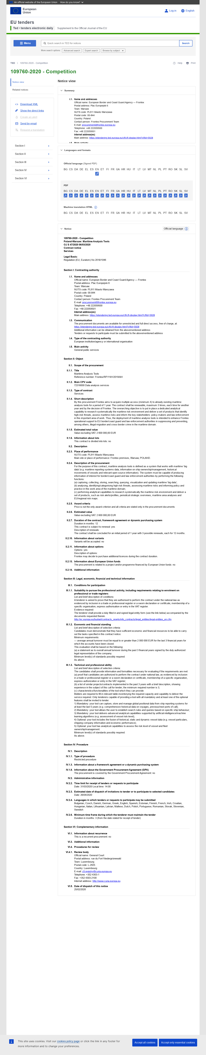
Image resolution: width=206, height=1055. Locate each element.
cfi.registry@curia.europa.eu (97, 871)
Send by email (28, 123)
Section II (20, 154)
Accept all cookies (145, 1042)
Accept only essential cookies (178, 1042)
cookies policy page (68, 1041)
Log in (172, 10)
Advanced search (72, 50)
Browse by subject (112, 50)
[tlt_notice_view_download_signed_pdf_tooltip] (97, 174)
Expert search (91, 50)
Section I (20, 145)
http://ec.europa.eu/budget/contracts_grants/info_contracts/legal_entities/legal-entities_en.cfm (123, 619)
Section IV (21, 170)
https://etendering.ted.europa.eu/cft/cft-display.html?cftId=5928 (121, 137)
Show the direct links (32, 110)
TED (12, 63)
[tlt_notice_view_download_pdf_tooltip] (65, 195)
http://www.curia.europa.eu (106, 881)
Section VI (21, 178)
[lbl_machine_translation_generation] (95, 207)
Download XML (29, 104)
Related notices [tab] (20, 89)
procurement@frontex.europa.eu (98, 125)
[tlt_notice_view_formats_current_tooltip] (186, 228)
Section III (20, 162)
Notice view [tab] (18, 82)
